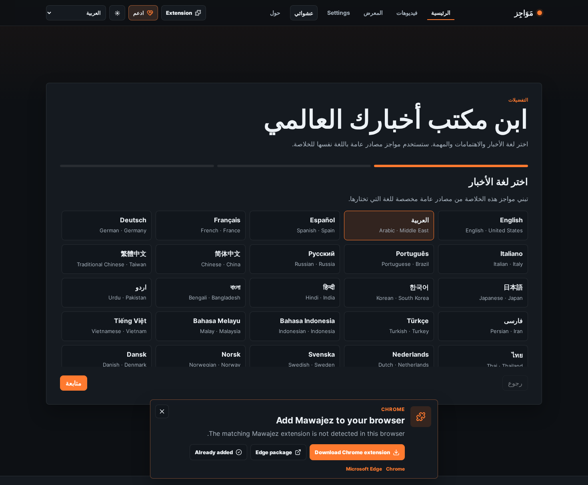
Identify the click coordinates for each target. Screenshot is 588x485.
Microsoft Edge (364, 469)
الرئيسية (440, 12)
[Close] (162, 411)
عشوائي (303, 13)
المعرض (373, 12)
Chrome (395, 469)
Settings (338, 12)
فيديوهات (407, 12)
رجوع (515, 383)
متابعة (74, 383)
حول (275, 12)
